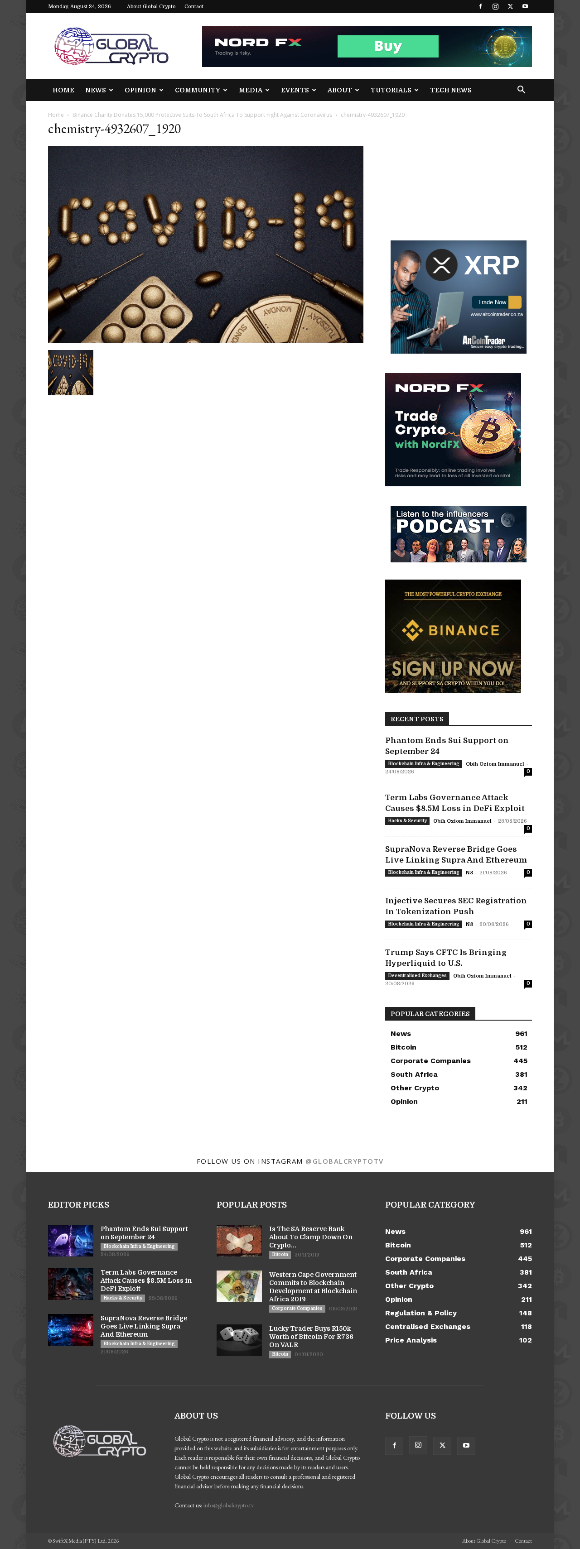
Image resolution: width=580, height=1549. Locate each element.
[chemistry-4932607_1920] (205, 340)
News (95, 90)
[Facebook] (480, 6)
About (340, 90)
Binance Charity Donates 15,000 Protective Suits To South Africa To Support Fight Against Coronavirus (202, 115)
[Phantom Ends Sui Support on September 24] (70, 1240)
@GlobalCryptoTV (344, 1160)
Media (250, 90)
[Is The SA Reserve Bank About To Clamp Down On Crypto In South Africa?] (239, 1240)
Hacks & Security (407, 820)
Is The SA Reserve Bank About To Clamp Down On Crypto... (311, 1237)
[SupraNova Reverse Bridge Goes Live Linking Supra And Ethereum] (70, 1330)
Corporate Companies (297, 1308)
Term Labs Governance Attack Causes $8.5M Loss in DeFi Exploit (146, 1280)
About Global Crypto (151, 7)
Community (197, 90)
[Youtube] (525, 6)
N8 (469, 873)
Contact (193, 7)
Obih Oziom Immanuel (495, 764)
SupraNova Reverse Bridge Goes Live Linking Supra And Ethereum (144, 1326)
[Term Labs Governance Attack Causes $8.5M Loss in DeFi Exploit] (70, 1284)
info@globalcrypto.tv (228, 1505)
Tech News (451, 90)
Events (295, 90)
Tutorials (391, 90)
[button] (521, 90)
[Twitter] (510, 6)
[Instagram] (495, 6)
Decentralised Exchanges (417, 975)
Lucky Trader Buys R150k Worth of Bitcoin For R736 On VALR (311, 1336)
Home (63, 90)
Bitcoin (280, 1254)
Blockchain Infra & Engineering (423, 763)
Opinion (140, 90)
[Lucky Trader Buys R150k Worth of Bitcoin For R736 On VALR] (239, 1340)
